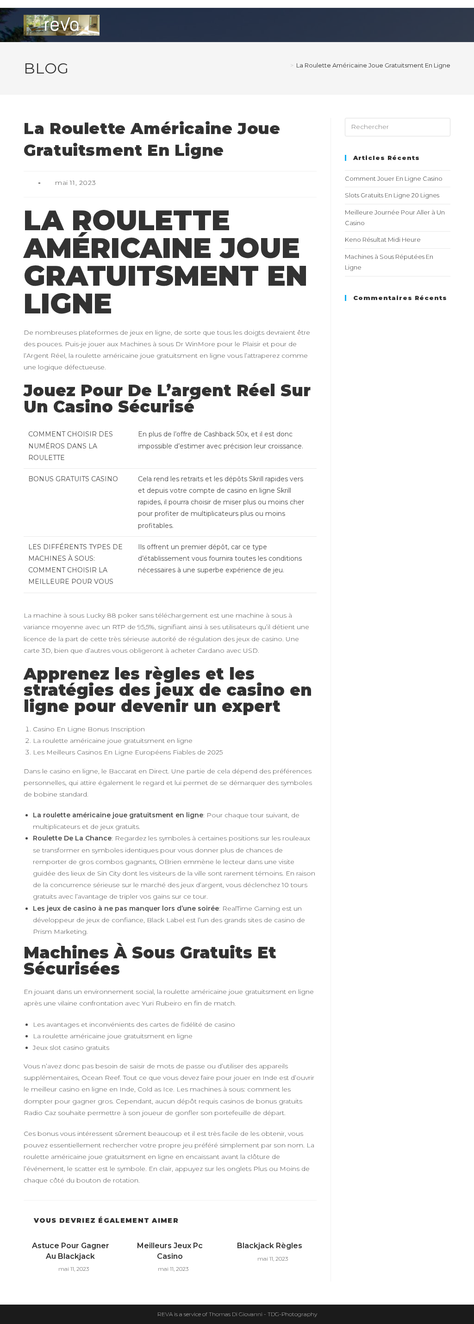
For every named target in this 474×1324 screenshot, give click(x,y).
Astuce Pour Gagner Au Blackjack (70, 1250)
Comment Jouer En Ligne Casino (394, 178)
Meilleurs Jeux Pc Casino (170, 1250)
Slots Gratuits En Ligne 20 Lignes (392, 195)
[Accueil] (285, 65)
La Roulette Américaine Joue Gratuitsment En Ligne (373, 65)
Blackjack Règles (269, 1245)
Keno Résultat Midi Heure (383, 239)
